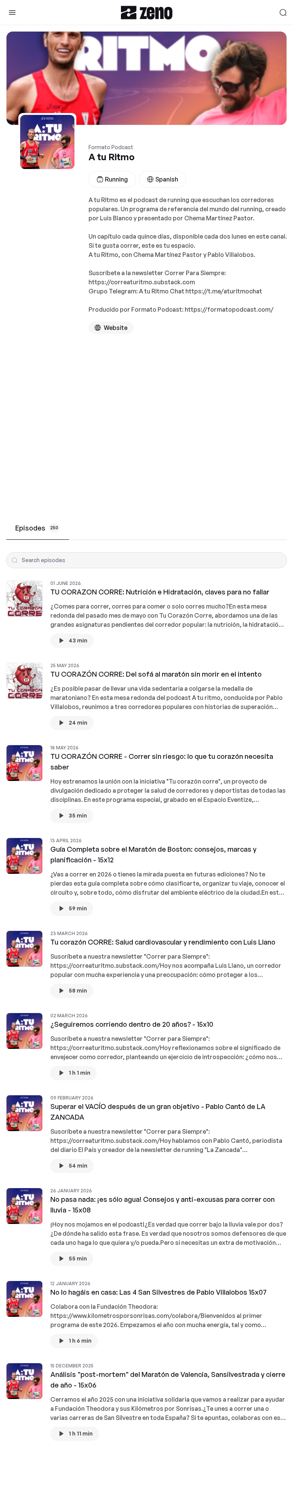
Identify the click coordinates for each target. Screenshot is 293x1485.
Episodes (36, 528)
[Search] (283, 12)
